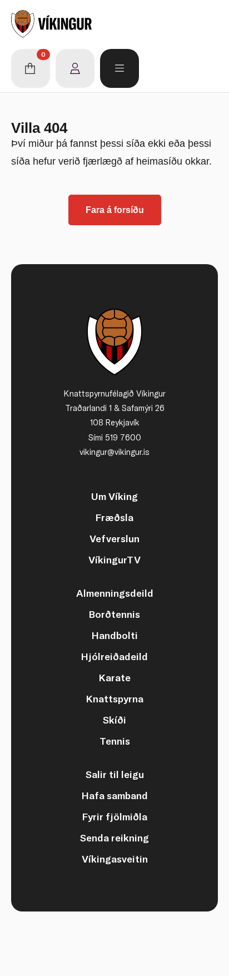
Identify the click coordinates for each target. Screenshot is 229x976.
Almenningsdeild (114, 593)
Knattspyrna (114, 698)
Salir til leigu (115, 774)
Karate (115, 677)
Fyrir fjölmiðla (114, 816)
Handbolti (115, 635)
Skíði (114, 720)
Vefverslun (114, 538)
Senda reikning (114, 837)
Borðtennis (114, 614)
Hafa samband (115, 795)
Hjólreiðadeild (114, 656)
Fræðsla (114, 517)
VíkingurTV (114, 559)
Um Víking (114, 496)
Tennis (114, 741)
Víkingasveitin (115, 859)
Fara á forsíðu (115, 210)
